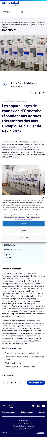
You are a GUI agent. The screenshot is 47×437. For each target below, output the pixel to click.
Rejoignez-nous (27, 412)
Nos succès (11, 22)
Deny (23, 230)
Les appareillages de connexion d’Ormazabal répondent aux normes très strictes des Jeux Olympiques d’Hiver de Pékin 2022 (23, 216)
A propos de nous (8, 412)
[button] (43, 198)
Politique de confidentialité (23, 219)
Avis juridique (23, 420)
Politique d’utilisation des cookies (23, 426)
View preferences (23, 237)
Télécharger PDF (36, 382)
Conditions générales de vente (23, 429)
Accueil (4, 22)
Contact (42, 412)
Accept (23, 223)
